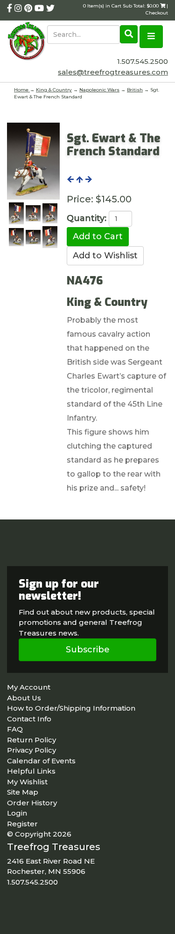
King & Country (54, 90)
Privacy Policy (31, 750)
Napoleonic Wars (99, 90)
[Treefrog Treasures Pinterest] (29, 8)
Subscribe (88, 649)
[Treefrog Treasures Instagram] (19, 8)
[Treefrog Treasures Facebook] (10, 8)
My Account (28, 687)
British (135, 90)
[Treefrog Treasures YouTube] (40, 8)
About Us (24, 697)
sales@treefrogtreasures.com (113, 72)
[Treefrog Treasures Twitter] (50, 8)
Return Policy (31, 739)
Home (22, 90)
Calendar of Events (41, 760)
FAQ (15, 729)
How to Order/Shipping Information (71, 708)
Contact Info (29, 718)
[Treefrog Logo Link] (27, 42)
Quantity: (86, 218)
